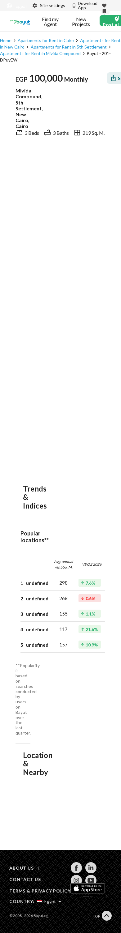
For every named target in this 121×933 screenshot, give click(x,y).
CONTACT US (25, 879)
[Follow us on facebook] (76, 871)
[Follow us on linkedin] (90, 871)
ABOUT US (21, 868)
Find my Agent (50, 22)
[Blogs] (20, 21)
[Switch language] (15, 6)
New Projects (81, 22)
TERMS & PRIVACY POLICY (39, 890)
